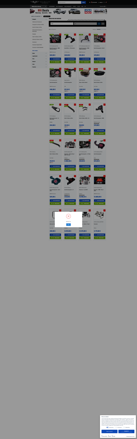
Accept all (126, 431)
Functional (119, 427)
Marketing (127, 427)
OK (68, 224)
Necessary (111, 427)
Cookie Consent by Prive (130, 436)
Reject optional (109, 431)
